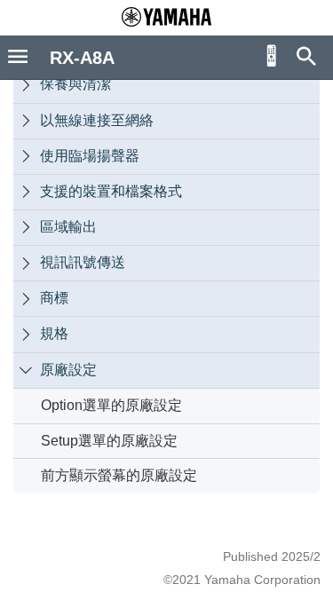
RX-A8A (82, 57)
